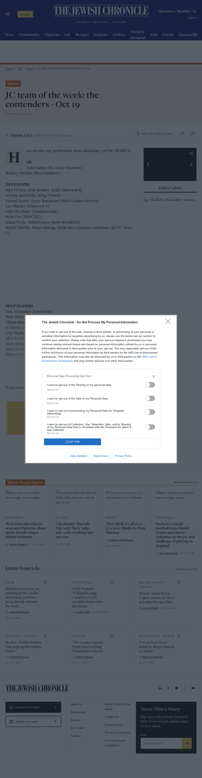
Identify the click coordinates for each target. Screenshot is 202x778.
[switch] (150, 384)
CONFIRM (72, 441)
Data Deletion (78, 455)
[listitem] (101, 376)
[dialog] (101, 389)
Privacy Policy (123, 455)
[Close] (169, 322)
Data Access (101, 455)
